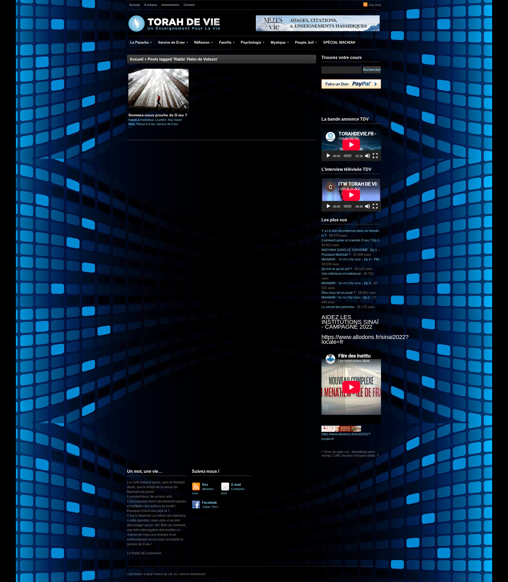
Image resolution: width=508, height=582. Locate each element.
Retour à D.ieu (146, 124)
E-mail (233, 489)
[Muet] (367, 155)
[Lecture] (328, 155)
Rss (203, 489)
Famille (225, 42)
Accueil (134, 4)
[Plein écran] (375, 155)
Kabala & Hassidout (140, 119)
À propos (150, 4)
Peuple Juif (304, 42)
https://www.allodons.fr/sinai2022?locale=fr (365, 339)
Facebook (210, 504)
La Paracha (139, 42)
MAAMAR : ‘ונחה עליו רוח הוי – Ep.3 (346, 283)
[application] (351, 144)
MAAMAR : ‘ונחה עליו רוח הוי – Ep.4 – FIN (350, 259)
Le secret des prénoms (337, 307)
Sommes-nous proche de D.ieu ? (157, 115)
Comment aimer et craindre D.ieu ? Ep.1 (350, 240)
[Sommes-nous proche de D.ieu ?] (158, 110)
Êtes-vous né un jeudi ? (338, 293)
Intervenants (170, 4)
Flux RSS (375, 5)
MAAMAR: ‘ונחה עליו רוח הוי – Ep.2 (345, 297)
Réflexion (202, 42)
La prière (160, 119)
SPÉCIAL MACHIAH (339, 42)
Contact (189, 4)
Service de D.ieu (171, 42)
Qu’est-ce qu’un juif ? (336, 269)
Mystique (278, 42)
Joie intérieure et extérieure (341, 274)
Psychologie (251, 42)
